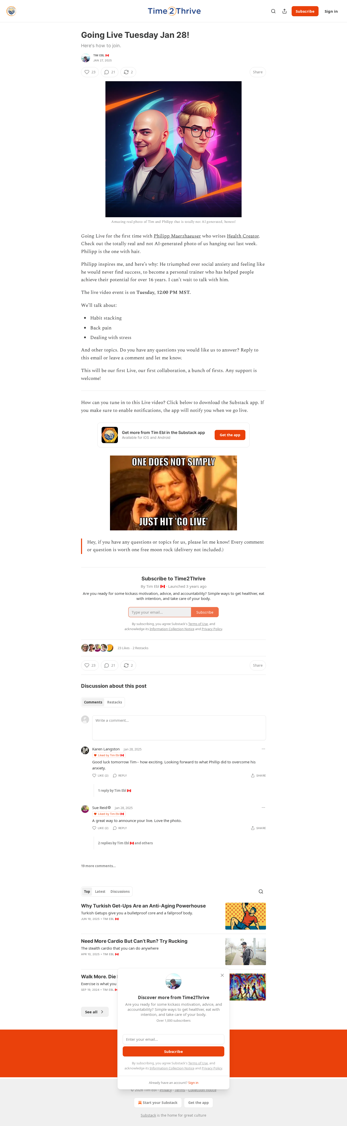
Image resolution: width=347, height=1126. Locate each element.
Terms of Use (198, 1063)
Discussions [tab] (120, 891)
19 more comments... (98, 866)
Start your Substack (160, 1102)
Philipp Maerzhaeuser (177, 236)
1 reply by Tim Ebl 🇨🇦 (114, 790)
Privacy (166, 1089)
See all (91, 1011)
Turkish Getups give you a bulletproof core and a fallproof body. (137, 912)
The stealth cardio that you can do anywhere (120, 948)
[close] (222, 975)
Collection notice (202, 1089)
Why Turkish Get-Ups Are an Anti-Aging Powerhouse (143, 906)
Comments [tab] (93, 702)
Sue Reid (99, 807)
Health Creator (243, 236)
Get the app (230, 434)
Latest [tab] (100, 891)
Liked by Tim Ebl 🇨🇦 (111, 755)
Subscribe (305, 11)
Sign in (331, 11)
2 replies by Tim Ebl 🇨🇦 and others (125, 843)
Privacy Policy (212, 1068)
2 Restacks (140, 648)
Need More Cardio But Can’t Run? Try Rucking (134, 941)
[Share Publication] (284, 11)
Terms (180, 1089)
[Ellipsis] (263, 749)
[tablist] (103, 702)
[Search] (273, 11)
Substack (148, 1115)
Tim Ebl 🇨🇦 (101, 55)
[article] (173, 916)
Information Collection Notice (172, 1068)
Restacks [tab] (114, 702)
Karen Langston (106, 748)
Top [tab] (87, 891)
